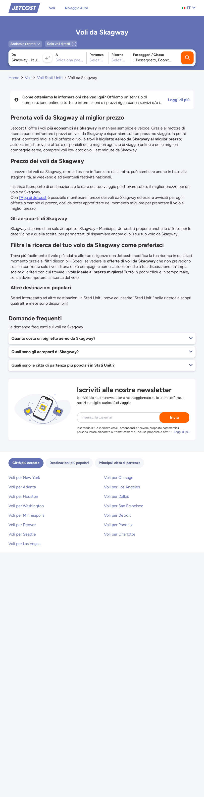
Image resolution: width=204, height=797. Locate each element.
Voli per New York (24, 477)
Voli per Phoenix (118, 524)
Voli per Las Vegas (24, 543)
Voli (52, 8)
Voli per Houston (23, 496)
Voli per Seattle (22, 534)
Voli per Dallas (116, 496)
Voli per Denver (22, 524)
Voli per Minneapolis (26, 515)
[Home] (24, 7)
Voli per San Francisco (123, 505)
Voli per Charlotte (119, 534)
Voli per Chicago (118, 477)
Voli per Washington (26, 505)
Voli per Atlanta (22, 487)
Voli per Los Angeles (122, 487)
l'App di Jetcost (33, 197)
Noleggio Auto (76, 8)
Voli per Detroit (117, 515)
